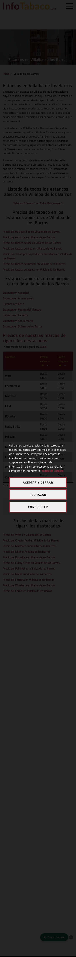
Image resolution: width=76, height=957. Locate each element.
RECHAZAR (38, 495)
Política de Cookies (52, 471)
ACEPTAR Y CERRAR (38, 482)
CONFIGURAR (38, 507)
